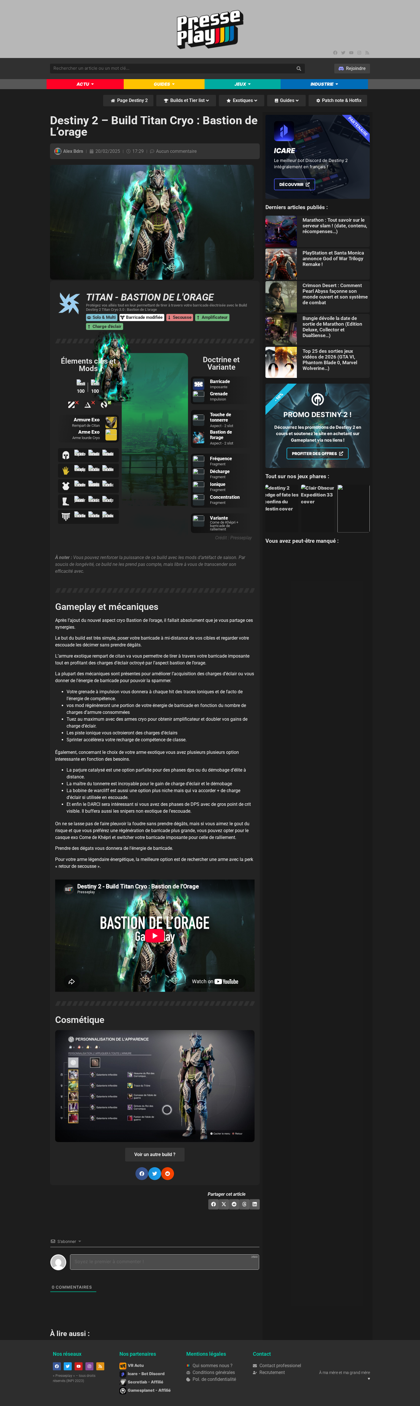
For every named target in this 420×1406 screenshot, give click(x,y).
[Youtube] (351, 52)
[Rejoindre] (352, 68)
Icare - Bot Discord (146, 1373)
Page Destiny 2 (132, 100)
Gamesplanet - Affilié (149, 1390)
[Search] (299, 68)
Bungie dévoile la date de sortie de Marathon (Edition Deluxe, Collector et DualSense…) (332, 326)
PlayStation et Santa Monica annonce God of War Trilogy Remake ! (333, 258)
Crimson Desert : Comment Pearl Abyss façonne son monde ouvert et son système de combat (335, 294)
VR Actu (136, 1365)
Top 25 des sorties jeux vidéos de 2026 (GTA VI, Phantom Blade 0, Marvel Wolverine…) (330, 359)
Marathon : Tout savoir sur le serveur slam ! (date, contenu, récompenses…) (335, 225)
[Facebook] (335, 52)
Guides (287, 100)
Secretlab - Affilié (145, 1381)
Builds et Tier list (187, 100)
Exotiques (243, 100)
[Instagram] (359, 52)
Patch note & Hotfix (341, 100)
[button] (141, 1173)
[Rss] (367, 52)
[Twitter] (343, 52)
